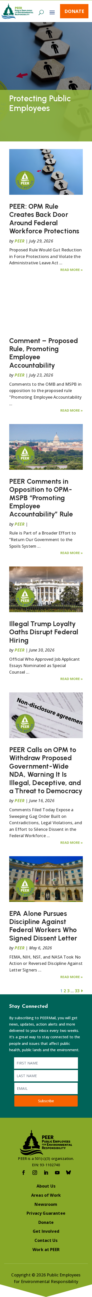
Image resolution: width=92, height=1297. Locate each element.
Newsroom (45, 1204)
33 (77, 991)
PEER (20, 241)
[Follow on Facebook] (23, 1172)
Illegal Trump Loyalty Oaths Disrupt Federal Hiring (43, 632)
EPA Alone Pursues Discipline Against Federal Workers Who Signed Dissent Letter (43, 925)
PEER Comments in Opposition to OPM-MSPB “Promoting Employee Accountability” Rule (41, 497)
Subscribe (46, 1100)
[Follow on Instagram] (34, 1172)
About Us (46, 1186)
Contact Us (46, 1240)
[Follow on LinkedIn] (46, 1172)
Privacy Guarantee (46, 1213)
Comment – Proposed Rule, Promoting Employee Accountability (43, 352)
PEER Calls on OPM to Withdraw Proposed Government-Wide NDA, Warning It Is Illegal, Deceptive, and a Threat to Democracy (45, 770)
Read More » (71, 269)
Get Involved (46, 1231)
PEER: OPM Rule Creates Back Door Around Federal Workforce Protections (44, 218)
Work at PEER (46, 1249)
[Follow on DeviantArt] (68, 1172)
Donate (74, 11)
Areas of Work (46, 1195)
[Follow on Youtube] (57, 1172)
